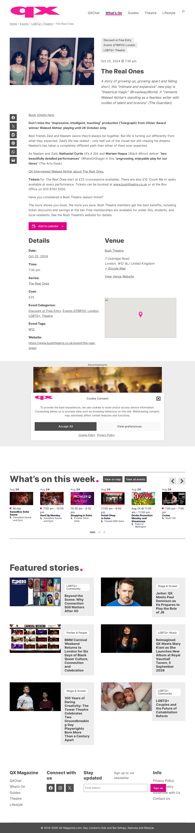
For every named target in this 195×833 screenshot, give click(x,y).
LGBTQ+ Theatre (42, 23)
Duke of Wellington (140, 525)
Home (13, 23)
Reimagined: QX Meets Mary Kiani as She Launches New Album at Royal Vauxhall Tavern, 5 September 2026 (168, 655)
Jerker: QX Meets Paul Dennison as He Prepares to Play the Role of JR (168, 602)
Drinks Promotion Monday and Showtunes (142, 518)
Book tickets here (41, 115)
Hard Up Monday (50, 515)
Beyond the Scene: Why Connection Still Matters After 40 (74, 603)
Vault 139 (170, 518)
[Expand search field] (183, 13)
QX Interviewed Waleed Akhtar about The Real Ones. (66, 171)
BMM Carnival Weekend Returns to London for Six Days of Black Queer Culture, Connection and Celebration (76, 655)
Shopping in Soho (81, 515)
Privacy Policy (106, 435)
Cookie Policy (86, 435)
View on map (113, 479)
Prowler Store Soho (81, 519)
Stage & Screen (167, 586)
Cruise (166, 515)
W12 (32, 329)
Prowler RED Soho (114, 521)
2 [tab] (99, 532)
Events (24, 23)
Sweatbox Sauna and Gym (22, 518)
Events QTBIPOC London (119, 45)
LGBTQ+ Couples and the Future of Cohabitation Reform (166, 708)
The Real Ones (39, 283)
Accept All (65, 426)
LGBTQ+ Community (73, 587)
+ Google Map (115, 268)
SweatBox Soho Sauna (19, 513)
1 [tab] (92, 532)
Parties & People (76, 632)
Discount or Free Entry (117, 40)
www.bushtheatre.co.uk (130, 184)
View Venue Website (119, 276)
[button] (158, 398)
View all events (135, 479)
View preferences (129, 426)
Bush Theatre (114, 250)
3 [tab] (104, 532)
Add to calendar (48, 226)
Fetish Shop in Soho (108, 517)
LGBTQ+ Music (167, 632)
